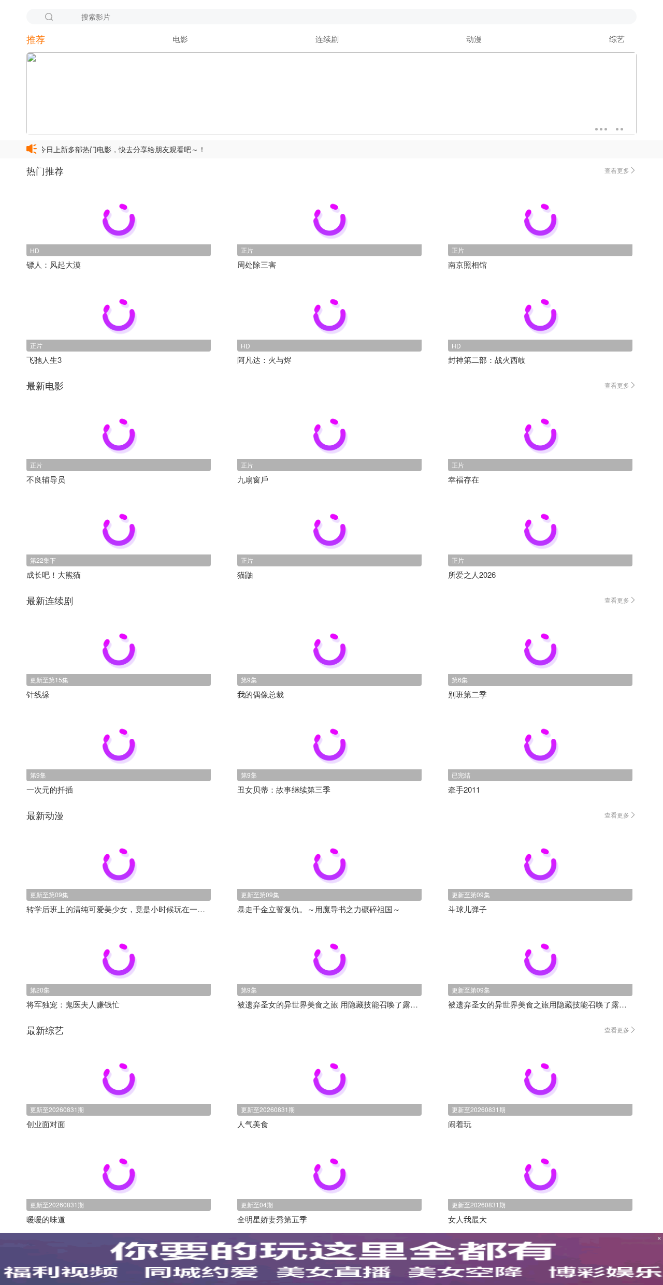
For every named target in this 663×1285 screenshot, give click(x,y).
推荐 (35, 39)
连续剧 (327, 38)
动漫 (474, 38)
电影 (180, 38)
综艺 (617, 38)
